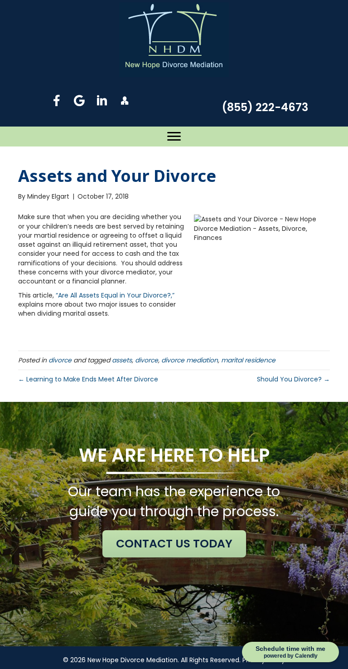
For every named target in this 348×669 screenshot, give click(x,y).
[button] (57, 100)
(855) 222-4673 (265, 107)
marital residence (248, 360)
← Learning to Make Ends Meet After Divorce (88, 379)
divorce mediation (189, 360)
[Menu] (174, 136)
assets (122, 360)
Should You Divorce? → (293, 379)
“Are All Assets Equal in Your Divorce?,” (115, 295)
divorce (60, 360)
